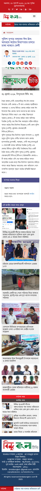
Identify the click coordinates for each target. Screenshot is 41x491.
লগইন (32, 194)
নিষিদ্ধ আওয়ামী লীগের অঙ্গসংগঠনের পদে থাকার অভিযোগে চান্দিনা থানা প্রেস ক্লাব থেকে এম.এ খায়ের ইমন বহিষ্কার (19, 234)
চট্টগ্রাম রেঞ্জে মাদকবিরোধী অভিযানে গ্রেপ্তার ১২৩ (20, 265)
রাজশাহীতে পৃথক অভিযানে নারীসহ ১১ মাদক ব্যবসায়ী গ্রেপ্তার (20, 388)
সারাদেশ (10, 32)
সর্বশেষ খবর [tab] (20, 397)
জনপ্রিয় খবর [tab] (20, 400)
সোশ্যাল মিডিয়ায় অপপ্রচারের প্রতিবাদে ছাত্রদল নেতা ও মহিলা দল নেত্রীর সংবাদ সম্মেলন (18, 329)
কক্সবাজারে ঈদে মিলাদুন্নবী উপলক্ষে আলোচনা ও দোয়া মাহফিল (20, 359)
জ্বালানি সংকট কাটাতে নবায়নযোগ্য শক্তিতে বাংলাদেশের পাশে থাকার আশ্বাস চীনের (26, 425)
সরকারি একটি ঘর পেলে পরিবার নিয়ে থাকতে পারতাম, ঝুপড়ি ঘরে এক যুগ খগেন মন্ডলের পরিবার (20, 295)
